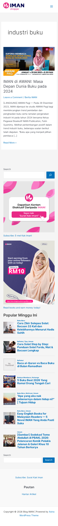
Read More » (9, 143)
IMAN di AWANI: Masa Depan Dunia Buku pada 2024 (25, 86)
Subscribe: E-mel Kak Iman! (17, 235)
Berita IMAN (31, 97)
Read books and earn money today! (21, 307)
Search (7, 169)
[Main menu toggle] (51, 6)
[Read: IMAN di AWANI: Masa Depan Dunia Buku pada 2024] (29, 61)
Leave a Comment (13, 97)
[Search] (50, 175)
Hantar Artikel (29, 494)
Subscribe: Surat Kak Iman (29, 477)
